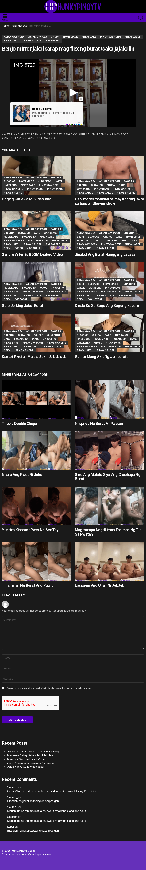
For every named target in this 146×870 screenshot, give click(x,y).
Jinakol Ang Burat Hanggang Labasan (106, 254)
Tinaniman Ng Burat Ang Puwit (27, 585)
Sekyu (8, 248)
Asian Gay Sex (52, 134)
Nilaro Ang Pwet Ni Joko (22, 474)
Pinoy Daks (27, 185)
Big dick (56, 177)
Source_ (12, 787)
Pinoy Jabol (35, 188)
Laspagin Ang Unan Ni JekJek (99, 585)
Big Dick (71, 134)
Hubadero (44, 181)
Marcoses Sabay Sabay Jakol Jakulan (30, 755)
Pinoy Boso (120, 134)
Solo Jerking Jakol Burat (22, 305)
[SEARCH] (141, 17)
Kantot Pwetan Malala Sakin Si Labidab (34, 356)
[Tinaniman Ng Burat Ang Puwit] (36, 561)
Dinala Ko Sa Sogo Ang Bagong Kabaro (107, 305)
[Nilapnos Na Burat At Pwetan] (109, 399)
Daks (122, 185)
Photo (97, 342)
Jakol (59, 181)
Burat (85, 134)
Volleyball (96, 299)
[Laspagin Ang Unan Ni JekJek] (109, 561)
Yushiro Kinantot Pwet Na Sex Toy (30, 530)
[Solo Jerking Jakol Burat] (36, 281)
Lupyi (10, 826)
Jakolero (10, 185)
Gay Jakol (83, 188)
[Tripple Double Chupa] (36, 399)
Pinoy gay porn (15, 138)
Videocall (33, 248)
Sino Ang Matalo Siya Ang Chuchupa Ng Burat (107, 476)
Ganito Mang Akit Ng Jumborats (102, 356)
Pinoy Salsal (13, 192)
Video (19, 248)
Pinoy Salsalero (42, 138)
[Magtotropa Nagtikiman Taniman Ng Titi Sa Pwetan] (109, 506)
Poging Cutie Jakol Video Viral (27, 199)
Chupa (110, 185)
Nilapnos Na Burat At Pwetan (99, 423)
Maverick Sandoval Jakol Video (26, 759)
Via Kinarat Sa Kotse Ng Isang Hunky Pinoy (33, 751)
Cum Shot (53, 335)
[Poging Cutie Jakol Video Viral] (36, 175)
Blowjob (9, 181)
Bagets (129, 181)
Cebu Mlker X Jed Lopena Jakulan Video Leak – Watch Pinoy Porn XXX (51, 791)
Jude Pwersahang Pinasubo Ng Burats (30, 762)
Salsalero (53, 244)
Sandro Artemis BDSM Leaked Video (32, 254)
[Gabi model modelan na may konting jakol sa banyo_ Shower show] (109, 175)
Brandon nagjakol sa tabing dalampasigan (33, 801)
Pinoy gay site (13, 188)
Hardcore (83, 338)
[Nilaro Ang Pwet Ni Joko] (36, 450)
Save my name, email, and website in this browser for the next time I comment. (49, 688)
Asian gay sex (13, 177)
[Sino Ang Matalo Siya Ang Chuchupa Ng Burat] (109, 450)
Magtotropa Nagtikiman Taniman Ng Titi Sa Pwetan (108, 532)
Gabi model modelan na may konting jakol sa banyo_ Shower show (109, 201)
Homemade (26, 181)
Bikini (80, 236)
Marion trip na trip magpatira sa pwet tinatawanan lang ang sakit (46, 810)
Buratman (100, 134)
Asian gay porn (27, 134)
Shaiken (12, 816)
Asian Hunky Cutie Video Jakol (25, 766)
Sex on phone (24, 350)
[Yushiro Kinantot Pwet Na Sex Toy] (36, 506)
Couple (38, 335)
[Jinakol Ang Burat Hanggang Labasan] (109, 230)
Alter (8, 134)
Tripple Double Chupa (19, 423)
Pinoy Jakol (55, 188)
